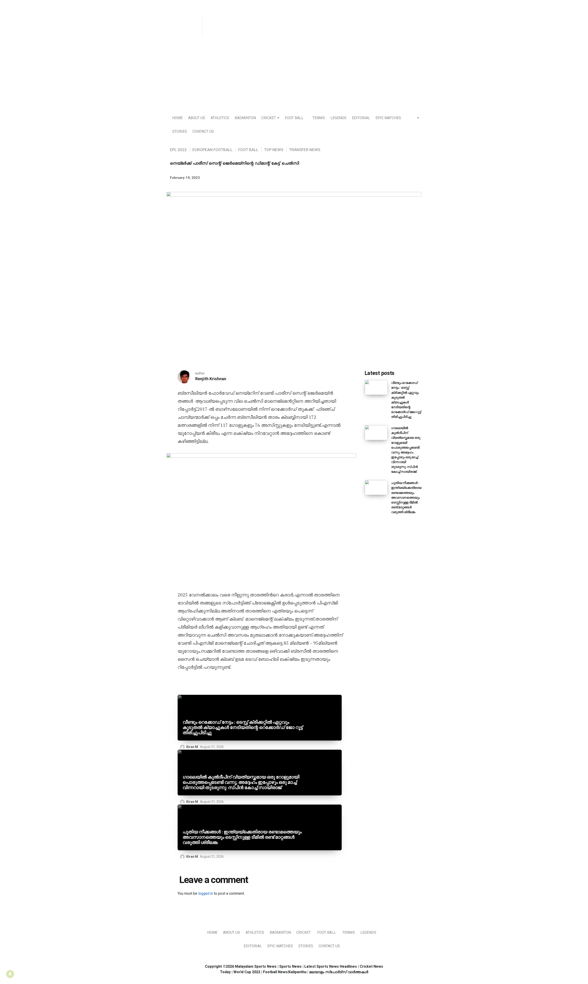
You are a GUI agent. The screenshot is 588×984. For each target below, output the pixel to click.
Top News (273, 150)
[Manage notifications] (10, 974)
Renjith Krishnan (210, 379)
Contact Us (203, 131)
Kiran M (192, 747)
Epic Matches (388, 118)
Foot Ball (294, 118)
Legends (338, 118)
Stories (179, 131)
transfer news (304, 150)
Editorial (361, 118)
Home (177, 118)
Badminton (245, 118)
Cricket (268, 118)
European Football (212, 150)
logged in (205, 893)
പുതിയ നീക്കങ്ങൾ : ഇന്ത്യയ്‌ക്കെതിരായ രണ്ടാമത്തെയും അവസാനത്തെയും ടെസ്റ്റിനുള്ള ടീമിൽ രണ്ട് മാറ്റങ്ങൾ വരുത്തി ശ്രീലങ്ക (242, 837)
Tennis (318, 118)
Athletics (220, 118)
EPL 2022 (178, 150)
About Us (196, 118)
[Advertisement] (294, 76)
